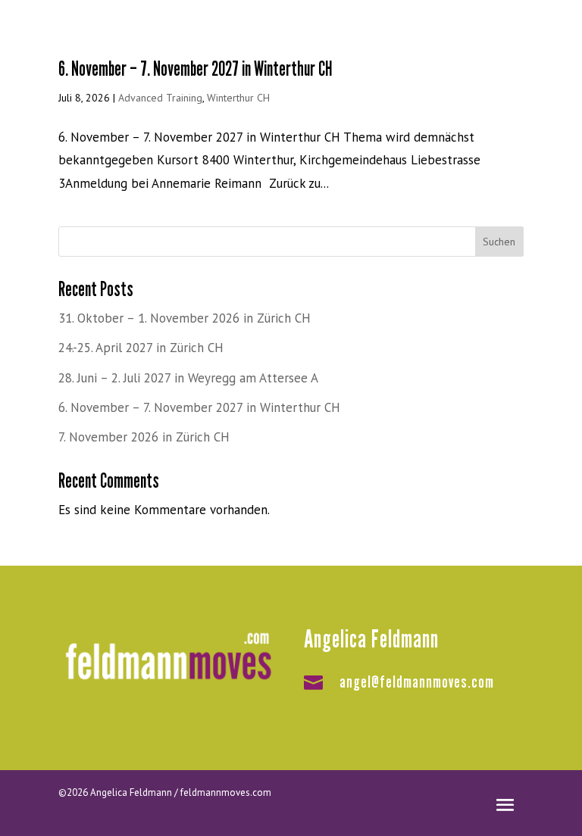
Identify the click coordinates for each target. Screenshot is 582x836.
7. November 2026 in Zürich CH (144, 437)
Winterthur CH (238, 97)
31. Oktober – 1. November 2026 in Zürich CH (184, 318)
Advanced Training (160, 97)
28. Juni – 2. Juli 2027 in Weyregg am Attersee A (188, 378)
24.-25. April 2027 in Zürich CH (141, 347)
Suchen (499, 241)
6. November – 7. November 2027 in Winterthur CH (195, 68)
